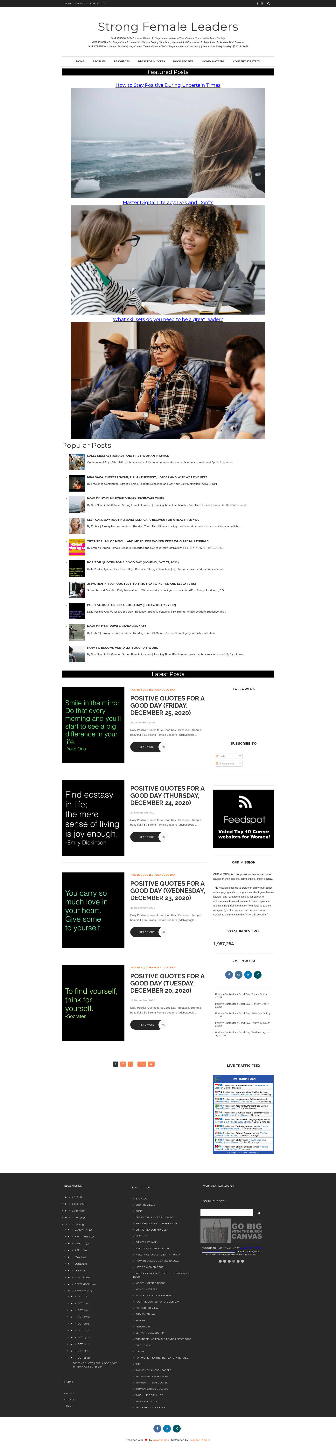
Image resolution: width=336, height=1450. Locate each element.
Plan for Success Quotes (154, 1295)
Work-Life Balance (149, 1395)
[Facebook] (229, 975)
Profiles (99, 61)
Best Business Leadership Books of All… (234, 1094)
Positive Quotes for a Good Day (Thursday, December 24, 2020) (167, 795)
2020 (75, 1210)
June (78, 1263)
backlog (142, 1198)
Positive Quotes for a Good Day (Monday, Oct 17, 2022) (133, 562)
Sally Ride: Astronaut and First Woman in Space (128, 456)
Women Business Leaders (154, 1370)
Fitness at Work (147, 1242)
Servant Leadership (150, 1333)
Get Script (231, 1153)
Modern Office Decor (151, 1283)
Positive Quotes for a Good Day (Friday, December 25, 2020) (167, 705)
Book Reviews (183, 61)
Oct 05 (82, 1310)
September (82, 1284)
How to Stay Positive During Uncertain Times (125, 498)
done (139, 1211)
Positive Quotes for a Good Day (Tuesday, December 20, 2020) (167, 983)
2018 (75, 1197)
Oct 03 (82, 1303)
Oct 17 (82, 1351)
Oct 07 (82, 1317)
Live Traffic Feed (243, 1079)
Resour (141, 1320)
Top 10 (140, 1351)
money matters (146, 1289)
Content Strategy (246, 61)
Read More (147, 746)
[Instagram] (238, 975)
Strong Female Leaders (168, 26)
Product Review (147, 1308)
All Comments (226, 763)
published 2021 (146, 1314)
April (78, 1250)
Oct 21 (82, 1357)
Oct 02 (82, 1296)
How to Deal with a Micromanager (116, 626)
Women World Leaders (152, 1389)
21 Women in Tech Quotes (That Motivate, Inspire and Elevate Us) (141, 584)
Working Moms (146, 1401)
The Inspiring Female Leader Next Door (164, 1339)
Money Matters (213, 61)
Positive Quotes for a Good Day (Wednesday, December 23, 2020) (167, 890)
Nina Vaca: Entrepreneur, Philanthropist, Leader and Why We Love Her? (147, 477)
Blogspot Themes (199, 1439)
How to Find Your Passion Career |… (241, 1127)
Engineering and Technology (157, 1223)
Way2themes (161, 1439)
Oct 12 (82, 1330)
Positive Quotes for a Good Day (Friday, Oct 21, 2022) (131, 605)
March (79, 1243)
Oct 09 (82, 1323)
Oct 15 (82, 1344)
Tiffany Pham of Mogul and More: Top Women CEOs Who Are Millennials (148, 541)
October (81, 1291)
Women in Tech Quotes (152, 1382)
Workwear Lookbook (151, 1407)
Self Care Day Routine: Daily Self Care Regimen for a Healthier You (143, 520)
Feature (141, 1236)
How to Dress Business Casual (157, 1261)
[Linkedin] (248, 975)
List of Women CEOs (150, 1267)
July (78, 1270)
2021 (75, 1217)
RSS (68, 1405)
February (81, 1236)
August (80, 1277)
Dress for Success (151, 61)
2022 (75, 1224)
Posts (221, 756)
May (77, 1257)
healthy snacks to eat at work (158, 1254)
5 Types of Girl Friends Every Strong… (243, 1114)
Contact (72, 1399)
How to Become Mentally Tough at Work (122, 648)
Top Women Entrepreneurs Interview (162, 1357)
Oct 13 (82, 1337)
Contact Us (97, 3)
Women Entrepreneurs (152, 1376)
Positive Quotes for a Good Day (152, 689)
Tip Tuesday (144, 1345)
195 (141, 1064)
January (81, 1229)
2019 (75, 1204)
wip (138, 1364)
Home (68, 3)
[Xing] (258, 975)
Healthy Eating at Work (153, 1248)
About (70, 1393)
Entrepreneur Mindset (152, 1229)
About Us (81, 3)
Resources (122, 61)
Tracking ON (254, 1153)
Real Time (242, 1153)
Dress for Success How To (154, 1217)
